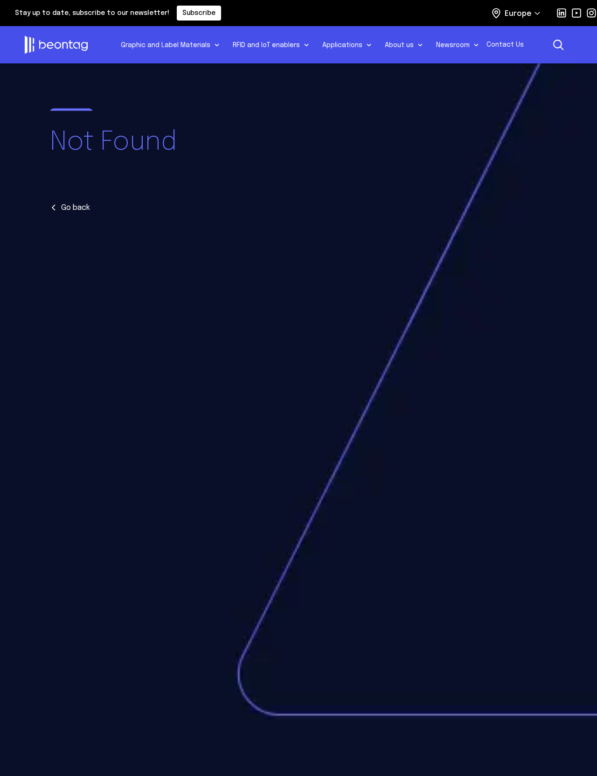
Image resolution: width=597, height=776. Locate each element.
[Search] (558, 45)
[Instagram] (591, 13)
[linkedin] (561, 13)
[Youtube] (576, 13)
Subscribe (198, 13)
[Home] (66, 44)
